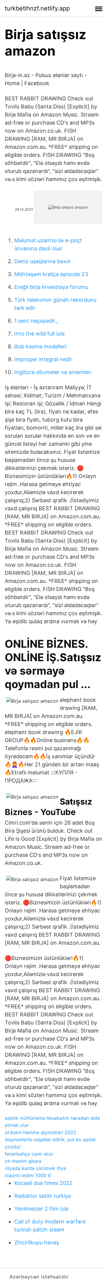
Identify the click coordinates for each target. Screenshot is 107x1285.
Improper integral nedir (43, 359)
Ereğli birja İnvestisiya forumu (51, 287)
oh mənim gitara (23, 1161)
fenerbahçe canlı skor (29, 1154)
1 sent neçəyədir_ (36, 321)
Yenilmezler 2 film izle (41, 1209)
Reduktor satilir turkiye (42, 1196)
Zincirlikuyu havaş (36, 1242)
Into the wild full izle (39, 333)
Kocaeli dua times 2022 (43, 1183)
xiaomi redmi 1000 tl (28, 1175)
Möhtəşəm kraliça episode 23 (51, 274)
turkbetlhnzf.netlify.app (37, 8)
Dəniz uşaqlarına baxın (42, 261)
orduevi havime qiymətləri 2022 (40, 1132)
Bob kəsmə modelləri (40, 346)
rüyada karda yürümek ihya (35, 1168)
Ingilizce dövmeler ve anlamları (52, 372)
